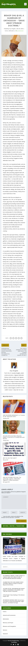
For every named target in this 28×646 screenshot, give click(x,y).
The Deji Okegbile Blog (13, 640)
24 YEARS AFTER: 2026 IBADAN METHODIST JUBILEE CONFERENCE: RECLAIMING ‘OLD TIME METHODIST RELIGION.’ (14, 590)
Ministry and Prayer (8, 622)
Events (6, 30)
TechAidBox (14, 642)
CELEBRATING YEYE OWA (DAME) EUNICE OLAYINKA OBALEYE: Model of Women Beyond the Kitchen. (13, 583)
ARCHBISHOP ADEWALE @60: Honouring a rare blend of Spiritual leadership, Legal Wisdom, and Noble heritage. (13, 601)
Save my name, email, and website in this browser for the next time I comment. (12, 517)
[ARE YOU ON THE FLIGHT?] (14, 449)
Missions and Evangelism (9, 626)
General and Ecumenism (9, 615)
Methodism (11, 30)
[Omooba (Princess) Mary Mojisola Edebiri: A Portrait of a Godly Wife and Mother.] (14, 427)
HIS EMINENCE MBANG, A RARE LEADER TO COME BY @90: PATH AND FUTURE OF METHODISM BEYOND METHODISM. (14, 577)
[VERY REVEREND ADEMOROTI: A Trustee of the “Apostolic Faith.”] (14, 406)
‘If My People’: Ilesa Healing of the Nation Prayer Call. (14, 595)
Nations (5, 630)
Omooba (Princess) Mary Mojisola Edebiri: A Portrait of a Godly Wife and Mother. (13, 437)
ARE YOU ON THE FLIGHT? (10, 458)
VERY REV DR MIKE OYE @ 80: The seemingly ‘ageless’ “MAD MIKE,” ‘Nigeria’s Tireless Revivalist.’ (12, 479)
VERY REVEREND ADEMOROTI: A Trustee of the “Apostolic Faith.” (14, 415)
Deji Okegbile (12, 28)
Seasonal (5, 633)
